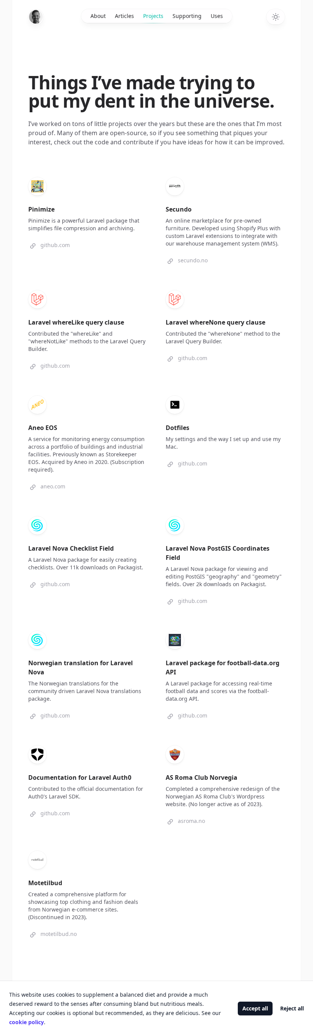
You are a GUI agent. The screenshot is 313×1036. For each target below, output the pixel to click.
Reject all (292, 1008)
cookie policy (26, 1022)
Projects (153, 15)
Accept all (255, 1008)
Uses (217, 15)
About (98, 15)
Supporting (187, 15)
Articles (124, 15)
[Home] (36, 17)
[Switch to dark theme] (275, 16)
